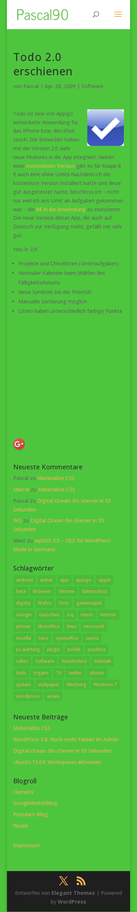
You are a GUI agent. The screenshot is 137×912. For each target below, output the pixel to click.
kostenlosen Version (50, 165)
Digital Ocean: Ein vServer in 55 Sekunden (62, 750)
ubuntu (97, 673)
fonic (64, 603)
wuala (53, 696)
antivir (46, 580)
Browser (42, 591)
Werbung (76, 684)
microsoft (94, 626)
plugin (53, 649)
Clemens (23, 791)
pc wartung (28, 649)
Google (24, 615)
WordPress (72, 901)
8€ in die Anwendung (60, 209)
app (64, 580)
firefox (45, 603)
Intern (87, 615)
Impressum (26, 845)
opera (92, 638)
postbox (97, 649)
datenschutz (94, 591)
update (23, 684)
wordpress (28, 696)
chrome (66, 591)
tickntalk (102, 661)
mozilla (23, 638)
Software (92, 86)
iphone (23, 626)
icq (70, 615)
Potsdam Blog (30, 814)
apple (105, 580)
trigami (41, 673)
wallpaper (49, 684)
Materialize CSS (56, 477)
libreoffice (49, 626)
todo (21, 673)
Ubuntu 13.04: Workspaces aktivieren (57, 761)
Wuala (20, 825)
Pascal (31, 86)
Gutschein (49, 615)
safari (22, 661)
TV (58, 673)
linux (71, 626)
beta (21, 591)
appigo (83, 580)
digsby (23, 603)
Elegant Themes (73, 892)
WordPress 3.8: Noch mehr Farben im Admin (65, 739)
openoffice (67, 638)
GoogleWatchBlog (35, 802)
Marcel (21, 489)
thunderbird (74, 661)
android (24, 580)
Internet (108, 615)
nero (43, 638)
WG (17, 520)
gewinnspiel (89, 603)
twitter (75, 673)
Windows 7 (105, 684)
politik (74, 649)
